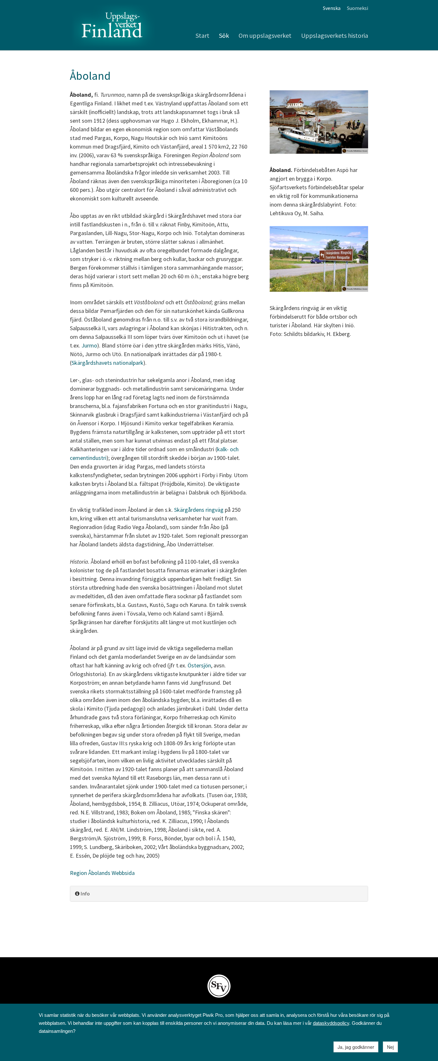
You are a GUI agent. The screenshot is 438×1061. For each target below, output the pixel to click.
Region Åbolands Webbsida (102, 873)
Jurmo (89, 345)
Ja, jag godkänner (356, 1047)
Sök (224, 35)
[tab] (219, 893)
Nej (390, 1047)
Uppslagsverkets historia (334, 35)
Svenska (332, 8)
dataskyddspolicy (331, 1023)
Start (202, 35)
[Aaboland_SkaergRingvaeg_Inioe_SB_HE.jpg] (319, 260)
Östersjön (199, 665)
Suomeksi (357, 8)
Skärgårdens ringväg (198, 509)
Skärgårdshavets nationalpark (107, 362)
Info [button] (85, 893)
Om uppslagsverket (265, 35)
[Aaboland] (319, 123)
